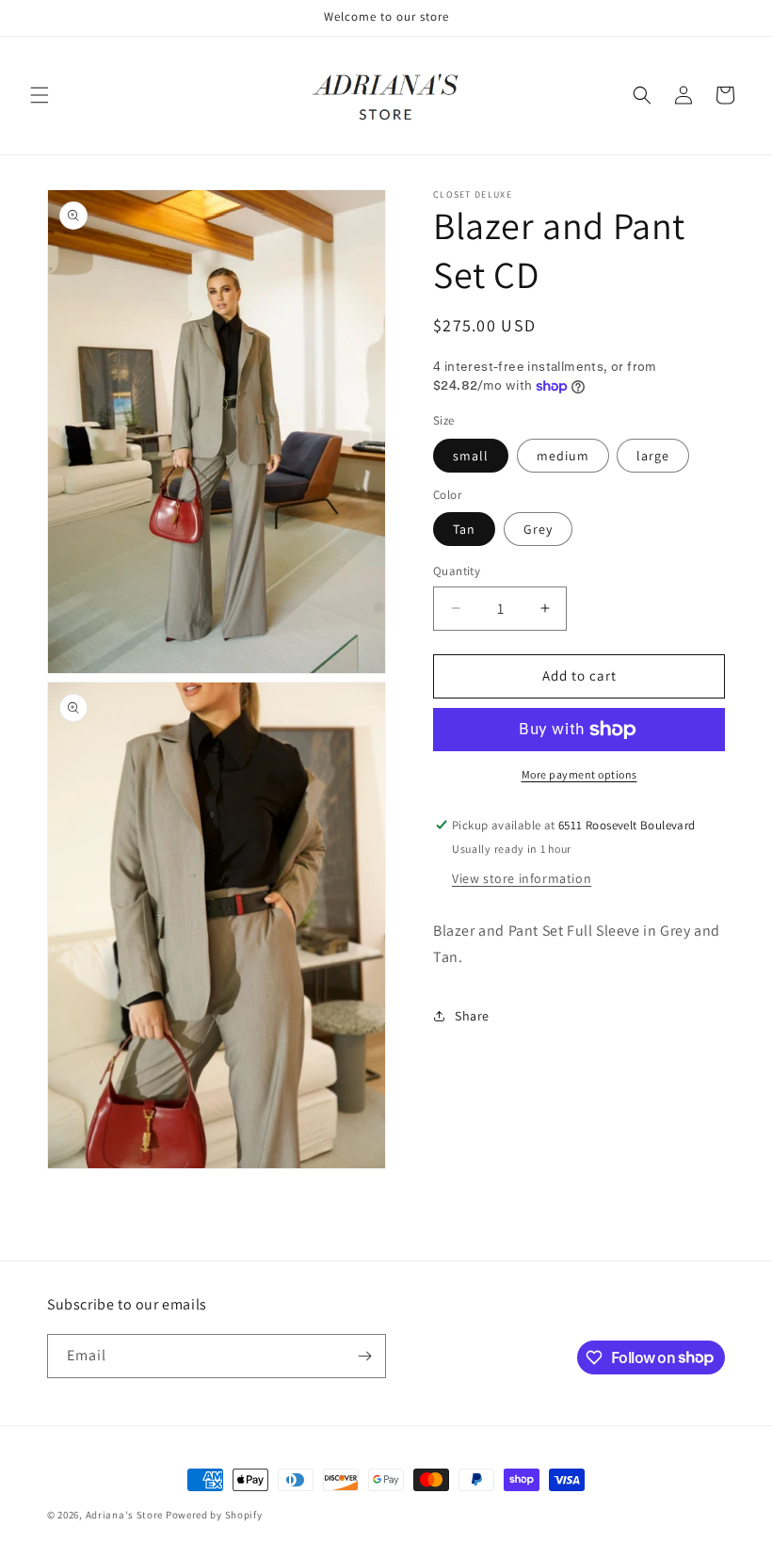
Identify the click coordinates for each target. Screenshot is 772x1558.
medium (563, 455)
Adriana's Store (125, 1514)
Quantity (456, 571)
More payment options (579, 774)
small (471, 455)
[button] (39, 95)
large (652, 455)
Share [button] (472, 1015)
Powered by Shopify (214, 1514)
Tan (464, 529)
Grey (538, 529)
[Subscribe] (364, 1356)
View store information (521, 878)
